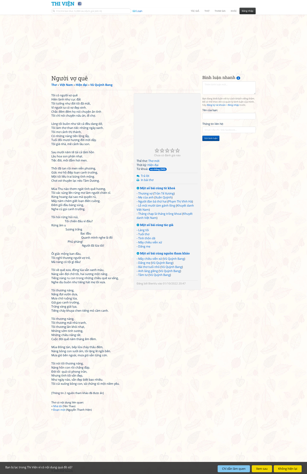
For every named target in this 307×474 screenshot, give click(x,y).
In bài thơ (147, 180)
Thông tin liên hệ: (212, 124)
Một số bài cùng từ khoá (157, 188)
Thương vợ (145, 193)
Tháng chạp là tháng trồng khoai (160, 214)
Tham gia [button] (220, 10)
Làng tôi (143, 230)
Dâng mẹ (144, 246)
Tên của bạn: (210, 110)
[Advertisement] (153, 42)
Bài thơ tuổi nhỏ (149, 267)
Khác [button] (234, 10)
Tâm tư (143, 275)
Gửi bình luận (210, 138)
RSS (254, 470)
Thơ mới (153, 161)
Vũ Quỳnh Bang (174, 259)
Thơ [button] (206, 10)
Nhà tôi (57, 406)
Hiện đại (152, 165)
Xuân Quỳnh (163, 197)
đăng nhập (233, 104)
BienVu (152, 283)
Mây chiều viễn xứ (150, 242)
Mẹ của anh (146, 197)
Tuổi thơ (143, 234)
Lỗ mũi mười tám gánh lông (156, 205)
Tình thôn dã (146, 238)
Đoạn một (59, 409)
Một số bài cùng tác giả (156, 225)
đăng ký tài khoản (216, 104)
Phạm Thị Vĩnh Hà (180, 201)
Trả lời (145, 176)
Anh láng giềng (148, 271)
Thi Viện (62, 3)
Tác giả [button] (195, 10)
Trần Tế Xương (164, 193)
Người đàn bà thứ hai (152, 201)
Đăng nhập (247, 10)
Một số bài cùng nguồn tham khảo (164, 253)
